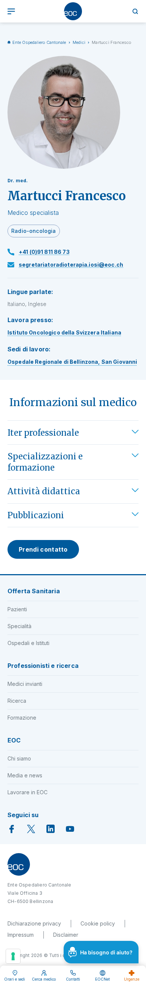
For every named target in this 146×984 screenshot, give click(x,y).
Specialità (19, 626)
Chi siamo (19, 758)
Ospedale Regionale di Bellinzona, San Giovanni (72, 361)
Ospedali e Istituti (28, 643)
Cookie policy (97, 923)
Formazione (21, 717)
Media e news (24, 775)
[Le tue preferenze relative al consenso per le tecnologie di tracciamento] (13, 956)
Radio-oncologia (33, 231)
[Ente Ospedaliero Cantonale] (73, 11)
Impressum (20, 935)
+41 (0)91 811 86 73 (44, 252)
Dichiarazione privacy (34, 923)
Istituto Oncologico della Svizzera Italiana (64, 332)
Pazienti (17, 609)
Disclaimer (65, 935)
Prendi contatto (43, 549)
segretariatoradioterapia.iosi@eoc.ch (71, 264)
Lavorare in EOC (27, 792)
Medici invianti (24, 684)
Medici (79, 42)
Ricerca (16, 701)
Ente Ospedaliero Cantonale (39, 42)
